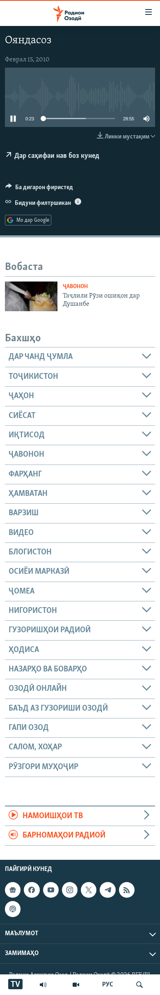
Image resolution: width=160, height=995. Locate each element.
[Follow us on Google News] (13, 890)
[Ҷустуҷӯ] (139, 984)
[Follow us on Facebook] (31, 890)
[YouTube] (76, 984)
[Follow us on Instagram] (70, 890)
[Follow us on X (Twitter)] (88, 890)
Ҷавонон (75, 287)
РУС (107, 984)
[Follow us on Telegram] (107, 890)
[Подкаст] (13, 909)
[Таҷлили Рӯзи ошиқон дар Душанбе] (31, 296)
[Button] (39, 189)
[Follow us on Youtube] (51, 890)
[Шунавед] (43, 984)
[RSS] (127, 890)
